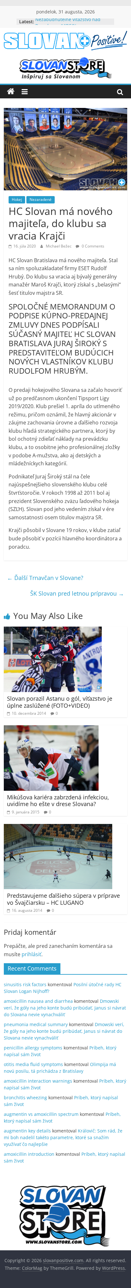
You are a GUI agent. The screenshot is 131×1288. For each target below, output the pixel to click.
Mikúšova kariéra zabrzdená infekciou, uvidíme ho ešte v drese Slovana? (58, 800)
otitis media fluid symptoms (33, 1064)
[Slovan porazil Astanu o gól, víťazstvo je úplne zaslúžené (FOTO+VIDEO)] (53, 630)
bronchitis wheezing (25, 1097)
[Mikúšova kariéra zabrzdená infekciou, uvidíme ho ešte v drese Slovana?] (51, 729)
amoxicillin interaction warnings (38, 1081)
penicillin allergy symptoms (33, 1048)
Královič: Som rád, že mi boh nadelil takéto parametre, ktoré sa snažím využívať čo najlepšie (63, 1137)
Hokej (17, 199)
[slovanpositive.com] (11, 91)
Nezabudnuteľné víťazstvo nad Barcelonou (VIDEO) (67, 25)
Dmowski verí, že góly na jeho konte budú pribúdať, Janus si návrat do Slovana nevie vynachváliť (65, 1007)
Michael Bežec (59, 246)
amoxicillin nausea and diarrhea (38, 1001)
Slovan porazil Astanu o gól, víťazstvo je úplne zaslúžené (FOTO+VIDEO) (59, 702)
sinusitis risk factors (25, 984)
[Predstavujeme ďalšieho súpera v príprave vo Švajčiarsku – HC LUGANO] (58, 827)
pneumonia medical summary (36, 1024)
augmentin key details (27, 1131)
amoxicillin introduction (29, 1154)
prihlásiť (31, 954)
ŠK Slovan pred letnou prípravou (77, 593)
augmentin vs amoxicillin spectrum (41, 1114)
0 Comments (92, 246)
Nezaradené (41, 199)
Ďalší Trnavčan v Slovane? (45, 578)
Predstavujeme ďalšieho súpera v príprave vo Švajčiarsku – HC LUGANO (63, 899)
